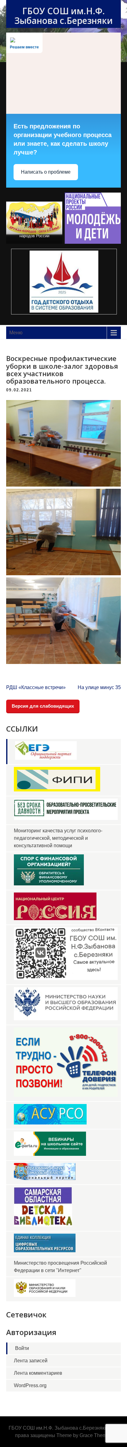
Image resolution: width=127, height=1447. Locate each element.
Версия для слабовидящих (43, 706)
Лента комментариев (38, 1373)
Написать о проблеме (46, 172)
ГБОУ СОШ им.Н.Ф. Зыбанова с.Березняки (63, 15)
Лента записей (30, 1360)
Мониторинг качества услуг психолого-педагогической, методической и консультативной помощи (58, 838)
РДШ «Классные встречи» (36, 687)
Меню (16, 332)
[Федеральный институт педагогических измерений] (57, 789)
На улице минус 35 (99, 687)
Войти (22, 1348)
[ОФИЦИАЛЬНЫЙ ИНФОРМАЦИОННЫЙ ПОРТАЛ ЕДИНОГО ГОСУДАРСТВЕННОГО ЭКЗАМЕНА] (46, 758)
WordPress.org (30, 1385)
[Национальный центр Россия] (55, 918)
